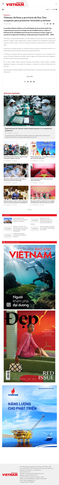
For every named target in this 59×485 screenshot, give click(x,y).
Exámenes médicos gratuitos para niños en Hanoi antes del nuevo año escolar (15, 179)
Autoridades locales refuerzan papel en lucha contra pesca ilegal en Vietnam (15, 157)
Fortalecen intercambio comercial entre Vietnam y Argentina (19, 235)
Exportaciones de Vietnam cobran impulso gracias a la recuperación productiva (28, 129)
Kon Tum (49, 64)
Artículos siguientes (12, 93)
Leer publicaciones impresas (12, 242)
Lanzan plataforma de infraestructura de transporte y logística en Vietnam (20, 219)
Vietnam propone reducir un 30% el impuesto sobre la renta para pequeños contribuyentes (16, 201)
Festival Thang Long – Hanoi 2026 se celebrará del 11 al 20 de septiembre (43, 157)
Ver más (29, 209)
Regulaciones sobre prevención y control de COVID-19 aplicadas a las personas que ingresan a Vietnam (42, 221)
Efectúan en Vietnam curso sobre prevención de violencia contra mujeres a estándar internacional (20, 229)
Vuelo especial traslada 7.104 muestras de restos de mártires (42, 179)
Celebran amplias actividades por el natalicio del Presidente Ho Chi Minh (47, 228)
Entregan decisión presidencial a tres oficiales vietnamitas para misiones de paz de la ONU (43, 201)
